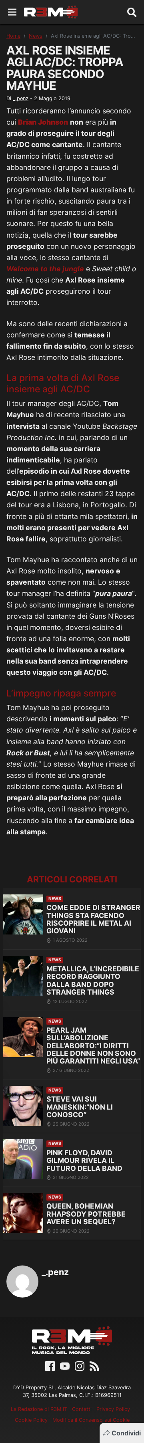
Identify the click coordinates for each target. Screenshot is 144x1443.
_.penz (20, 98)
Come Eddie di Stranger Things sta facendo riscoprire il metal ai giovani (93, 919)
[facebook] (50, 1365)
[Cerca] (132, 12)
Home (13, 36)
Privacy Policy (113, 1409)
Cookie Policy (31, 1420)
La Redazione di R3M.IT (39, 1409)
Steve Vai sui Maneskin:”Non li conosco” (79, 1106)
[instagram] (79, 1365)
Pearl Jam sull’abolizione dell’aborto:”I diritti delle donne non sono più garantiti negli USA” (93, 1045)
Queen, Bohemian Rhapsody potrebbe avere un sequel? (86, 1213)
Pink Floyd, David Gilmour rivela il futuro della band (84, 1160)
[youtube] (65, 1365)
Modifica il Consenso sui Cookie (91, 1420)
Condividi (126, 1433)
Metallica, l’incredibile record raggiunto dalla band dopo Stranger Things (92, 980)
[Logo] (51, 12)
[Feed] (94, 1365)
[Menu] (12, 12)
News (35, 36)
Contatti (82, 1409)
